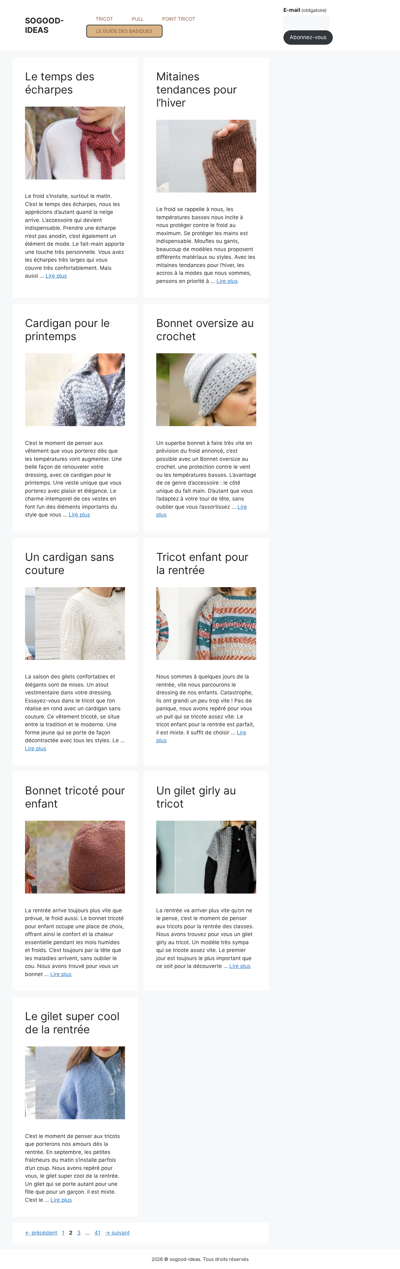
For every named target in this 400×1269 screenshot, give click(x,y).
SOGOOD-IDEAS (44, 25)
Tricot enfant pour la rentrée (202, 563)
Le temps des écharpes (59, 83)
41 (98, 1233)
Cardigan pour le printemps (67, 329)
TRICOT (104, 19)
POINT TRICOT (178, 19)
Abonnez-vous (308, 37)
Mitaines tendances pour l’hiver (196, 89)
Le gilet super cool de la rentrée (72, 1023)
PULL (137, 19)
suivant (117, 1233)
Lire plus (56, 276)
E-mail (305, 10)
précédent (41, 1233)
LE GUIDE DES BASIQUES (124, 31)
